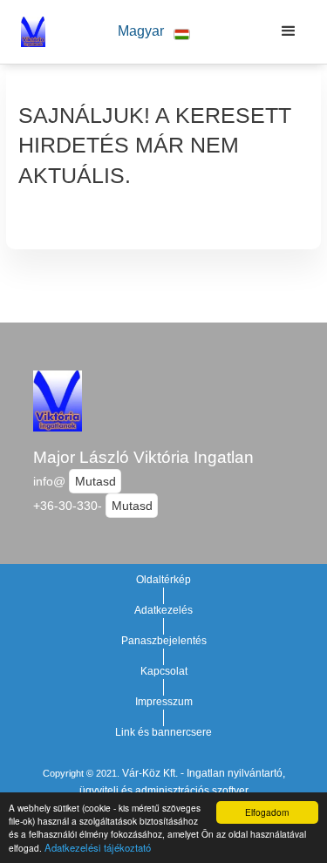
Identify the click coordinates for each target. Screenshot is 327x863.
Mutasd (95, 481)
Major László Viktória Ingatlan (143, 457)
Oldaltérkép (163, 580)
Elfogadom (267, 812)
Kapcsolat (163, 671)
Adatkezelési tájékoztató (97, 847)
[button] (153, 32)
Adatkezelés (163, 610)
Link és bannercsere (163, 732)
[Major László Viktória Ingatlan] (28, 31)
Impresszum (164, 702)
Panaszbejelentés (164, 641)
